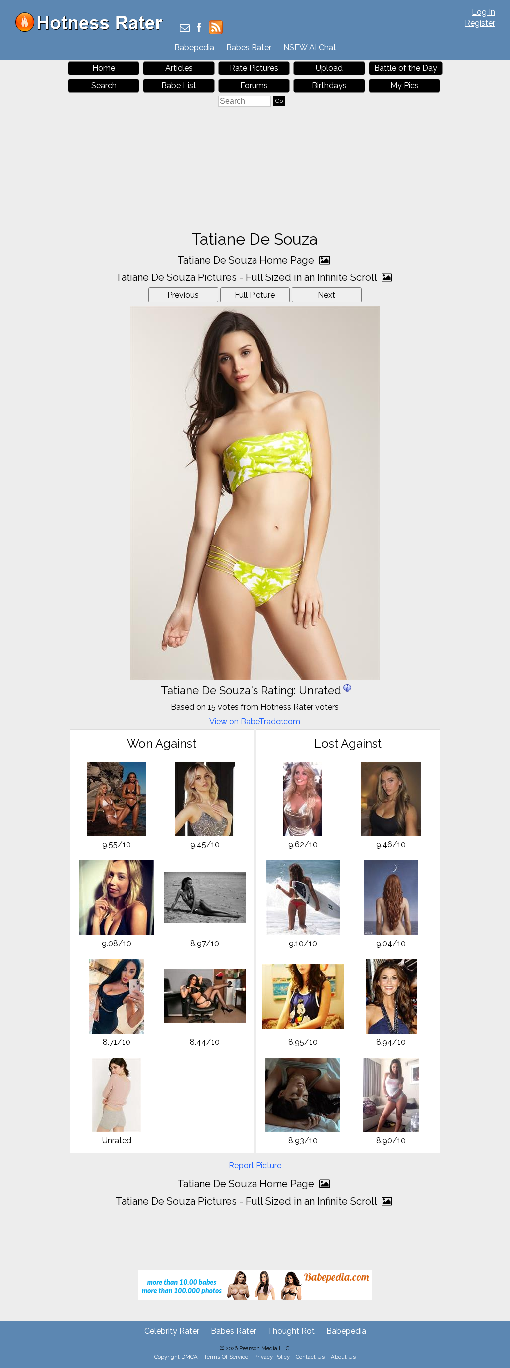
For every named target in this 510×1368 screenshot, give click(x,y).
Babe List (178, 85)
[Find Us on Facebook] (199, 28)
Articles (179, 68)
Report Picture (255, 1165)
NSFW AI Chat (309, 47)
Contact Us (310, 1356)
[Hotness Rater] (92, 29)
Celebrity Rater (171, 1331)
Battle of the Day (405, 68)
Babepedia (194, 47)
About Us (343, 1356)
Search (104, 85)
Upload (329, 68)
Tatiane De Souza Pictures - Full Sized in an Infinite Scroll (247, 277)
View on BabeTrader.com (254, 721)
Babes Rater (248, 47)
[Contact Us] (184, 28)
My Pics (404, 85)
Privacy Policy (272, 1356)
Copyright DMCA (176, 1356)
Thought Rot (291, 1331)
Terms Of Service (226, 1356)
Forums (254, 85)
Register (480, 23)
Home (103, 68)
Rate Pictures (254, 68)
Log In (483, 12)
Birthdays (329, 85)
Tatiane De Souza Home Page (247, 260)
